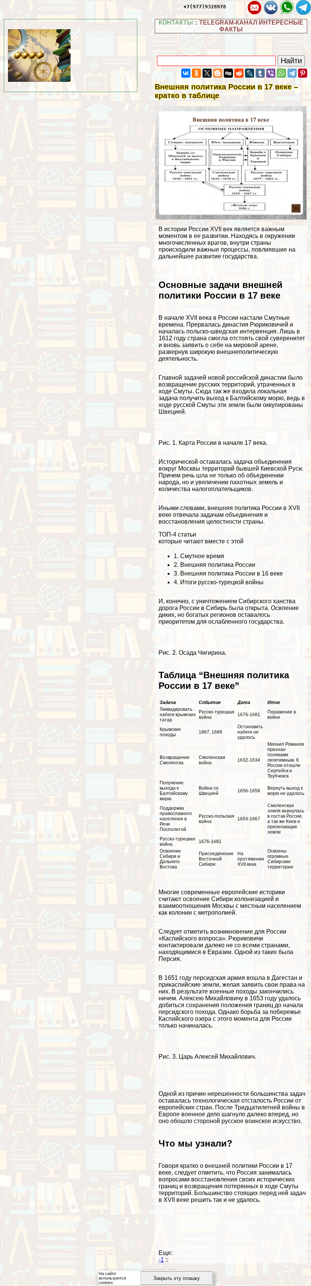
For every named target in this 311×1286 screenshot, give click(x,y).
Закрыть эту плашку (176, 1278)
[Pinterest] (302, 73)
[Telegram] (292, 73)
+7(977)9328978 (205, 6)
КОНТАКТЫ (176, 22)
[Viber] (270, 73)
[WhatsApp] (281, 73)
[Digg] (228, 73)
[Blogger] (217, 73)
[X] (207, 73)
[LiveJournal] (249, 73)
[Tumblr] (260, 73)
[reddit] (238, 73)
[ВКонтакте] (185, 73)
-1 (161, 1259)
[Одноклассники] (196, 73)
